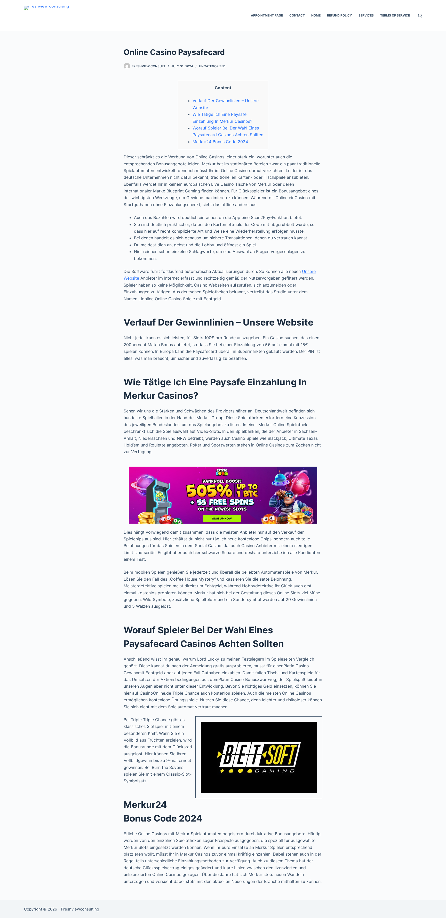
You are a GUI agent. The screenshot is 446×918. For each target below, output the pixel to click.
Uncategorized (212, 66)
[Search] (420, 16)
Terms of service (395, 15)
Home (316, 15)
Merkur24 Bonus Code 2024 (220, 141)
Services (366, 15)
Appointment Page (267, 15)
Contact (297, 15)
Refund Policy (339, 15)
